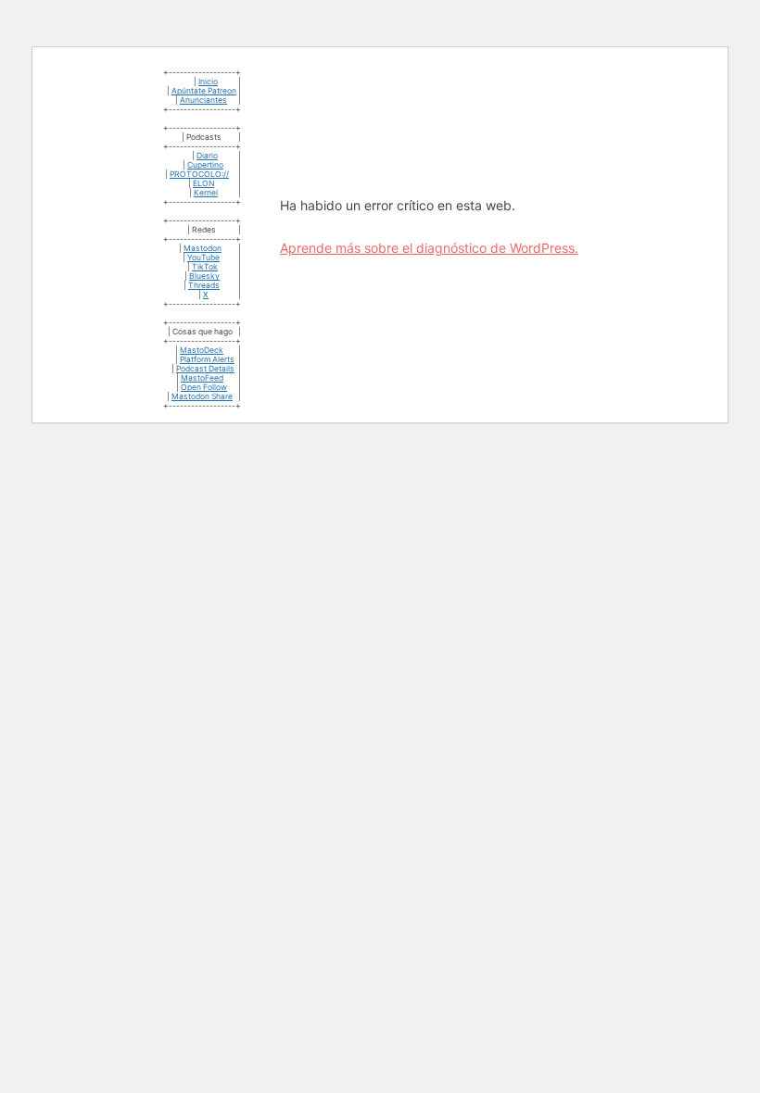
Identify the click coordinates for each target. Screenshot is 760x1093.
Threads (204, 285)
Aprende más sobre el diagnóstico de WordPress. (429, 248)
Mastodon (203, 248)
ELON (203, 183)
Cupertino (205, 165)
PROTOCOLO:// (199, 174)
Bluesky (204, 276)
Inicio (208, 81)
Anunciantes (203, 100)
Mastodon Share (202, 396)
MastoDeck (201, 350)
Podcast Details (205, 368)
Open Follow (204, 387)
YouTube (203, 257)
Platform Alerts (207, 359)
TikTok (205, 266)
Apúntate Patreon (203, 90)
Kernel (206, 192)
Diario (207, 155)
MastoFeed (202, 378)
